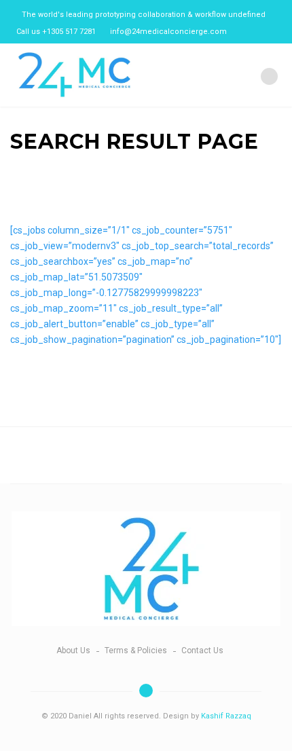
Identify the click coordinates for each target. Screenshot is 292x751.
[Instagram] (256, 31)
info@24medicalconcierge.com (168, 31)
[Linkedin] (242, 31)
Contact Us (202, 650)
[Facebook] (269, 31)
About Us (73, 650)
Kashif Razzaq (226, 716)
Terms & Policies (136, 650)
